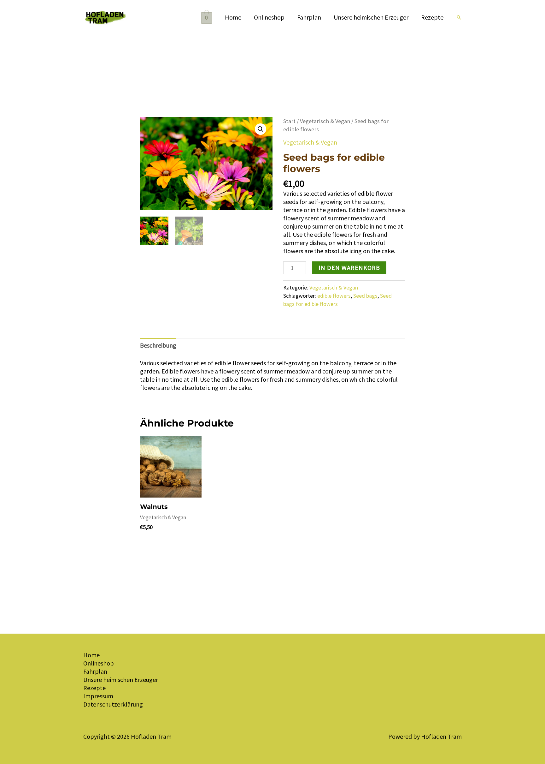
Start (289, 121)
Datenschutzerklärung (113, 704)
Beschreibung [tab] (158, 345)
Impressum (98, 696)
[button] (459, 17)
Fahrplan (309, 17)
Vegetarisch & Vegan (325, 121)
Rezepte (432, 17)
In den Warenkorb (349, 268)
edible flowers (334, 295)
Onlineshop (269, 17)
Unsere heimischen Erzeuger (371, 17)
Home (233, 17)
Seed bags (365, 295)
